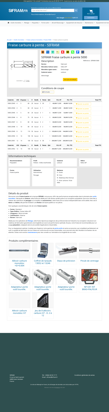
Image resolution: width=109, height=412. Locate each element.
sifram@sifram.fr (50, 14)
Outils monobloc (19, 40)
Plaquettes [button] (35, 23)
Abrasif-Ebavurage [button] (58, 23)
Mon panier (92, 13)
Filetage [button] (26, 23)
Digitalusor (57, 387)
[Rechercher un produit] (76, 10)
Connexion (90, 18)
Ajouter (83, 104)
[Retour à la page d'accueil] (8, 22)
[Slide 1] (19, 81)
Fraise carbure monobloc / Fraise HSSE (38, 40)
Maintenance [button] (89, 23)
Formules (46, 92)
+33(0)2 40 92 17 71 (51, 375)
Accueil (9, 40)
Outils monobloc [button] (16, 23)
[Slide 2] (26, 81)
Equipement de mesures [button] (74, 23)
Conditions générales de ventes (84, 375)
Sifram (18, 10)
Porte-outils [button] (45, 23)
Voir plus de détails (70, 80)
